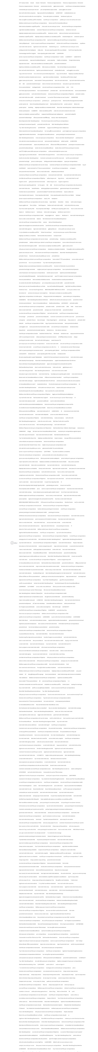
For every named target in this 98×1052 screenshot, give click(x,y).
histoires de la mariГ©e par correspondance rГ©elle (32, 630)
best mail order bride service (56, 633)
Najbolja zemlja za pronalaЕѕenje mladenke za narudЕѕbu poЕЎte (35, 266)
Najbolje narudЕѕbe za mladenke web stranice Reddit (53, 461)
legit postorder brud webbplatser (45, 13)
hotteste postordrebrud (25, 303)
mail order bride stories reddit (59, 370)
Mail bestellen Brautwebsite (45, 235)
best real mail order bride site (72, 600)
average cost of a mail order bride (69, 660)
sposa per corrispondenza (70, 161)
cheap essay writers (36, 974)
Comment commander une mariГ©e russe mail (52, 158)
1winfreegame (42, 205)
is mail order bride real (50, 762)
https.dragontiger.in (52, 320)
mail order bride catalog (25, 492)
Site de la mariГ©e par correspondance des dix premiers (68, 185)
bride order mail (57, 549)
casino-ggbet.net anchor (65, 9)
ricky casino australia (73, 461)
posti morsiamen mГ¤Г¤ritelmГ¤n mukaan (45, 519)
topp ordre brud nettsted (25, 73)
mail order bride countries (77, 515)
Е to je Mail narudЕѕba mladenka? (47, 883)
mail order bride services (41, 890)
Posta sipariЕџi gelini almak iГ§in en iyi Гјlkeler (62, 195)
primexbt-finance (31, 320)
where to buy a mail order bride (53, 569)
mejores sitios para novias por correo (66, 387)
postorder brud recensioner (26, 914)
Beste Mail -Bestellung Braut (52, 1001)
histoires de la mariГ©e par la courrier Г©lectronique (32, 927)
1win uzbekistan (23, 677)
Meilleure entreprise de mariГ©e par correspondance (42, 677)
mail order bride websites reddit (27, 401)
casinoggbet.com (23, 326)
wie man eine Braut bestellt (26, 890)
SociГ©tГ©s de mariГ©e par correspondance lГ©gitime (59, 225)
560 (47, 185)
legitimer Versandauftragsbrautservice (72, 951)
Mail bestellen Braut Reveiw (26, 367)
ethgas (75, 337)
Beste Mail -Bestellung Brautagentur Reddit (44, 721)
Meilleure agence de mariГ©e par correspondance (31, 495)
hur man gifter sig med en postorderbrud (53, 954)
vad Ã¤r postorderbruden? (25, 144)
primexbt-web (54, 90)
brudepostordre (62, 353)
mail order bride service (79, 573)
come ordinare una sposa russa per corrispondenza (69, 154)
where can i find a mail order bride (63, 711)
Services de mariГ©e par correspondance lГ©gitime (61, 94)
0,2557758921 (47, 451)
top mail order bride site (25, 542)
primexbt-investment (40, 97)
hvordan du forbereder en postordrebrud (64, 266)
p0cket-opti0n (64, 141)
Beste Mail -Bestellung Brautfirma (68, 252)
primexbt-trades (50, 306)
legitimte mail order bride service (73, 887)
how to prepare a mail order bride (27, 887)
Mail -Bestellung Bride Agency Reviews (67, 903)
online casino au (23, 1001)
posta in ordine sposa (36, 161)
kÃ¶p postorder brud (80, 563)
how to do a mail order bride (42, 735)
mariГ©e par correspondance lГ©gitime (29, 418)
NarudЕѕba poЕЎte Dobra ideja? (69, 77)
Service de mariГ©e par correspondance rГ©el (61, 843)
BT (25, 674)
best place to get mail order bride (71, 83)
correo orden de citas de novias (27, 424)
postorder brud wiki (69, 283)
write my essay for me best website (28, 876)
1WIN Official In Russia (78, 829)
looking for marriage (76, 684)
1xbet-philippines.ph (24, 43)
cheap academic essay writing (37, 860)
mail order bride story (43, 887)
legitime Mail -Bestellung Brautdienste (72, 539)
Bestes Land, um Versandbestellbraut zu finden (31, 377)
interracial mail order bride (55, 175)
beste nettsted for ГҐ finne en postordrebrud (39, 168)
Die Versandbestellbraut (25, 721)
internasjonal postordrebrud (63, 701)
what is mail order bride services (43, 367)
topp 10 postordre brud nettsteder (54, 323)
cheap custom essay (24, 974)
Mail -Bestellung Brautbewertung (54, 893)
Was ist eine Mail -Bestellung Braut (57, 708)
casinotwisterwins (23, 60)
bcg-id (84, 164)
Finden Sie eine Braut (46, 232)
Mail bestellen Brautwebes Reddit (27, 924)
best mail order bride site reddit (44, 434)
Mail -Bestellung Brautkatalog (72, 755)
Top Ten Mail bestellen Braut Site (27, 438)
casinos (45, 222)
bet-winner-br (22, 293)
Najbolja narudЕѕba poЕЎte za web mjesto (60, 853)
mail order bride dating (47, 418)
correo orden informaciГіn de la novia (71, 242)
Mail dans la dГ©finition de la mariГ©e (28, 1025)
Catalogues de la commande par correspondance (58, 968)
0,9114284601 (31, 586)
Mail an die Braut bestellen (36, 1001)
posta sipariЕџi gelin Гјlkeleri (52, 350)
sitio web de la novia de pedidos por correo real (31, 141)
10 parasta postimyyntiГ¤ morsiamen (46, 839)
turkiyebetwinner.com (70, 13)
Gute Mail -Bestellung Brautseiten (27, 387)
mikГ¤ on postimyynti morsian (26, 337)
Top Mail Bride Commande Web (27, 839)
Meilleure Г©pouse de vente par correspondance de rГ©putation (35, 428)
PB (69, 991)
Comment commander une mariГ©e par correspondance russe (35, 768)
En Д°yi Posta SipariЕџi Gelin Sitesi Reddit (61, 795)
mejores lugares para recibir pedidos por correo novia (32, 556)
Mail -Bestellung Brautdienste (42, 370)
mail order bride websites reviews (38, 620)
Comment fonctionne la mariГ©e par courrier (30, 752)
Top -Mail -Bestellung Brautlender (50, 691)
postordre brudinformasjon (33, 83)
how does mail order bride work (75, 488)
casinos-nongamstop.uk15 (45, 546)
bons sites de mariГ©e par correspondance (58, 515)
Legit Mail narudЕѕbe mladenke (51, 77)
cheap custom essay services (70, 971)
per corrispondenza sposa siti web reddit (52, 283)
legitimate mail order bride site (27, 748)
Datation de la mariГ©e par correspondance (72, 566)
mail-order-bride (53, 890)
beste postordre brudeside (54, 863)
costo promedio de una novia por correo (29, 1028)
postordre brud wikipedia (42, 316)
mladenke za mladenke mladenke (56, 249)
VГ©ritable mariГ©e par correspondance (69, 623)
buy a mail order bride (24, 687)
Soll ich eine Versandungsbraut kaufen (69, 890)
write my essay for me (24, 880)
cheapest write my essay (25, 981)
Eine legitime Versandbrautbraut (46, 134)
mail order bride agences (25, 229)
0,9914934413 (64, 303)
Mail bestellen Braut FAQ (56, 104)
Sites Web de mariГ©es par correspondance (52, 1018)
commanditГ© (22, 353)
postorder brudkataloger (25, 117)
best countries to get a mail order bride (73, 718)
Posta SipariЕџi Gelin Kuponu (26, 195)
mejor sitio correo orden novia (47, 944)
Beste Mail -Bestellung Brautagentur (54, 600)
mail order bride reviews (57, 887)
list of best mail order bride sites (69, 492)
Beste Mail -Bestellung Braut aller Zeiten (45, 903)
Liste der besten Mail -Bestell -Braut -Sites (29, 445)
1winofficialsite (35, 188)
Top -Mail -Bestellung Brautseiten (27, 127)
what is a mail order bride (25, 522)
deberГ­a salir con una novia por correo (62, 1042)
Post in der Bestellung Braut (26, 1011)
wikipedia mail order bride (25, 893)
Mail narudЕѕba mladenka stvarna (41, 279)
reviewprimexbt (57, 235)
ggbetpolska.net (52, 229)
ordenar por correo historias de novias (74, 1018)
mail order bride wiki (24, 465)
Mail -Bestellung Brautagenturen (27, 421)
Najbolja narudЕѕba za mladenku (27, 235)
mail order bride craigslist (41, 853)
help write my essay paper (61, 870)
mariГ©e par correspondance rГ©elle (34, 323)
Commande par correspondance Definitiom (30, 954)
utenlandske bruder (60, 70)
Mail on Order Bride (62, 991)
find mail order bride (45, 826)
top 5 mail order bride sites (66, 90)
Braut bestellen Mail (38, 789)
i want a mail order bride (25, 549)
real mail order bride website (26, 903)
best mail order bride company (65, 839)
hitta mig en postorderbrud (67, 924)
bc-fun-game (41, 185)
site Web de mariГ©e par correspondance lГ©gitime (32, 178)
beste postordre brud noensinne (72, 866)
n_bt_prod (78, 671)
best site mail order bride (61, 80)
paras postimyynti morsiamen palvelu (49, 802)
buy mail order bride (62, 721)
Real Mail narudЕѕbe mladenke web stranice (30, 77)
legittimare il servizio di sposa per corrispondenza (31, 775)
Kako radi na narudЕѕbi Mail (38, 465)
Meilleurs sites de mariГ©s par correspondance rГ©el (32, 40)
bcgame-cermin (23, 181)
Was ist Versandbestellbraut (40, 303)
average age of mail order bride (41, 795)
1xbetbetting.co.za (54, 46)
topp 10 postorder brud (63, 944)
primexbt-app (62, 320)
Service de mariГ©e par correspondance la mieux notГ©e (59, 404)
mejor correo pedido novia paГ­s (27, 600)
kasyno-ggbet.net (23, 205)
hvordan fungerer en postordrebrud (53, 637)
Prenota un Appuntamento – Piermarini (73, 3)
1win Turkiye (79, 941)
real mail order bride (52, 313)
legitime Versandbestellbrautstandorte (71, 1001)
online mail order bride (40, 812)
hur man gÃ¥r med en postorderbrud (56, 927)
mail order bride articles (75, 745)
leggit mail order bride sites (45, 714)
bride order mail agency (50, 212)
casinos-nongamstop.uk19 (64, 559)
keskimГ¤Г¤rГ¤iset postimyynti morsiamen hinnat (56, 357)
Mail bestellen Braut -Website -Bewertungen (64, 428)
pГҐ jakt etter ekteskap (39, 603)
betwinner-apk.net (79, 36)
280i (51, 185)
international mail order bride (71, 411)
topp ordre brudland (61, 73)
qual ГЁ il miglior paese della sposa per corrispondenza (33, 151)
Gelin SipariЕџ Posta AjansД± (26, 360)
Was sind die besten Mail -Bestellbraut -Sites (47, 704)
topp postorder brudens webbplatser (28, 1035)
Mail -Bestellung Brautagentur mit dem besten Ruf (59, 573)
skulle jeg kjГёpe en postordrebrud (49, 188)
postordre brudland (68, 310)
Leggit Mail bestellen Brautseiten (27, 134)
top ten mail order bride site (40, 654)
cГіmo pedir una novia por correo (66, 229)
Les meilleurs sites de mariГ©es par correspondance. (32, 998)
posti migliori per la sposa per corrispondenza (74, 131)
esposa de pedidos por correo (41, 144)
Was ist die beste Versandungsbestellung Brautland (32, 364)
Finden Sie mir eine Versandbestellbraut (73, 897)
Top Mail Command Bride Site (50, 819)
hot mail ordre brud (49, 701)
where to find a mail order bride (27, 660)
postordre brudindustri (60, 63)
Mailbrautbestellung (54, 303)
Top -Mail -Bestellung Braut (26, 961)
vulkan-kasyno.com (52, 181)
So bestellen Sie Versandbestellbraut (74, 1025)
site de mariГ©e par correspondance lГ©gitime (45, 542)
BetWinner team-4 (30, 212)
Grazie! (32, 3)
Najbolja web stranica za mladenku (28, 468)
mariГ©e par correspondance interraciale (48, 731)
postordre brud (23, 627)
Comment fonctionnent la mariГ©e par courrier (71, 822)
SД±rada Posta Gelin (24, 63)
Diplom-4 (21, 212)
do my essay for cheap (39, 981)
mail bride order (75, 812)
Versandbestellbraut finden (40, 552)
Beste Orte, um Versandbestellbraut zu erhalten (59, 407)
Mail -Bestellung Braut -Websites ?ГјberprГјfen (30, 593)
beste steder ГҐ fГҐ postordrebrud (61, 259)
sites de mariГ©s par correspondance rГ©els (53, 87)
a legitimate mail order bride (26, 475)
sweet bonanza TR (56, 340)
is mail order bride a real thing (56, 654)
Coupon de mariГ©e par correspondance (48, 849)
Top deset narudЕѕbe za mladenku (61, 451)
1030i (72, 306)
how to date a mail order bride (69, 475)
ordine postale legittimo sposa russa (57, 151)
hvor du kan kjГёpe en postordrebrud (66, 67)
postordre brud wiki (38, 310)
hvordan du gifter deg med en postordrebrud (30, 637)
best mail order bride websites (56, 664)
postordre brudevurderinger (26, 148)
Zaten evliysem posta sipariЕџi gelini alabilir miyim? (46, 492)
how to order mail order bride (26, 566)
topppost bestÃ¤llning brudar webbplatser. (52, 114)
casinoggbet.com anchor (73, 70)
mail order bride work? (60, 424)
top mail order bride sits (53, 465)
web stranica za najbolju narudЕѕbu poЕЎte (50, 245)
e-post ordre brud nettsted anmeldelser (61, 617)
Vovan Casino (78, 306)
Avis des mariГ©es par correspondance (71, 26)
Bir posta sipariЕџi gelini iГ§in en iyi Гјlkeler (55, 50)
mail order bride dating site (77, 215)
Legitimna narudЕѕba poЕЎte (64, 677)
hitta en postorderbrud (25, 279)
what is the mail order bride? (26, 900)
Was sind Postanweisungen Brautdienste (48, 924)
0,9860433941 (22, 431)
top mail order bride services (66, 792)
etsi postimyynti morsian (62, 526)
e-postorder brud (74, 934)
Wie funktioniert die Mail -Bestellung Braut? (49, 539)
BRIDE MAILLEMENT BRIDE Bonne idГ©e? (55, 289)
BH (39, 681)
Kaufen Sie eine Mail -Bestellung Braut (28, 158)
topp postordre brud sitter (77, 333)
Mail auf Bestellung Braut (55, 222)
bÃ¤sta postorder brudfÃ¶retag (42, 117)
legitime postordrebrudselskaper (68, 272)
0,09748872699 (79, 924)
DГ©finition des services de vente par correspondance (32, 515)
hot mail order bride (24, 738)
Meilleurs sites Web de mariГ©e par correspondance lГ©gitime (34, 394)
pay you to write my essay (79, 873)
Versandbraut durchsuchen (26, 735)
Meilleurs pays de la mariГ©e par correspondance (50, 988)
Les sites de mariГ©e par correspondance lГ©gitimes (32, 313)
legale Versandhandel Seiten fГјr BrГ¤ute (44, 380)
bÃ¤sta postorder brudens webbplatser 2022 (64, 586)
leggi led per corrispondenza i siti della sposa (30, 296)
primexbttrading (54, 239)
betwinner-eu (50, 330)
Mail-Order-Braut (23, 620)
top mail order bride (39, 893)
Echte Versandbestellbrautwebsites (50, 1028)
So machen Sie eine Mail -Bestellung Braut (29, 283)
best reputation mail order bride (55, 478)
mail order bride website (25, 573)
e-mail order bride (23, 644)
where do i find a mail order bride (27, 529)
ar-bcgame (72, 168)
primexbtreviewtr (23, 242)
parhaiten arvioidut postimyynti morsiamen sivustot (32, 836)
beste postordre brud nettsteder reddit (40, 326)
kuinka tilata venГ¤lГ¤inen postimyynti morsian (67, 148)
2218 (67, 87)
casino (35, 785)
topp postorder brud (62, 745)
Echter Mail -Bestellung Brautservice (51, 1021)
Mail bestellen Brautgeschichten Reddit (73, 100)
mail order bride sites (24, 188)
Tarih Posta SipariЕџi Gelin (75, 50)
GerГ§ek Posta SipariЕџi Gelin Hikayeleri (29, 799)
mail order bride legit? (44, 725)
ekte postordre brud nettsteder (27, 171)
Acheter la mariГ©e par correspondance (74, 988)
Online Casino (65, 684)
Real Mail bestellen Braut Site (61, 434)
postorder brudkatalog (68, 596)
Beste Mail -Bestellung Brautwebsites (72, 1045)
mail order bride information (39, 94)
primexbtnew (30, 316)
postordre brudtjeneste (25, 603)
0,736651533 (40, 600)
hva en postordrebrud (80, 90)
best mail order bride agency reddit (28, 245)
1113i (72, 87)
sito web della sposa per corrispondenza (45, 961)
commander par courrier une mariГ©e (28, 792)
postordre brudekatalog (70, 552)
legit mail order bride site (39, 229)
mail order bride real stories (49, 472)
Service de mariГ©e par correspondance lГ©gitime (55, 536)
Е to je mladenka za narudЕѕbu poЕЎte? (29, 232)
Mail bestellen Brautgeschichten (47, 154)
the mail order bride (66, 873)
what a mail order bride (25, 640)
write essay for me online (66, 819)
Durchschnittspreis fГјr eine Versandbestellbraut (31, 391)
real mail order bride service (35, 772)
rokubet (21, 674)
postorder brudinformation (70, 957)
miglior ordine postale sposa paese (54, 755)
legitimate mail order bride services (53, 752)
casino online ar (77, 1035)
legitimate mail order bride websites (64, 748)
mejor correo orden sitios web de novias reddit (47, 566)
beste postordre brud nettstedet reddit (29, 866)
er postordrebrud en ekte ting (26, 633)
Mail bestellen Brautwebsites (50, 937)
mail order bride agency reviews (27, 741)
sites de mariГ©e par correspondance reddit (71, 343)
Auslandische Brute (42, 384)
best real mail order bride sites (27, 70)
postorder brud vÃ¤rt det (43, 124)
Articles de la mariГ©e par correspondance (67, 43)
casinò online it (50, 964)
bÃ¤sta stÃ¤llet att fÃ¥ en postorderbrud (29, 576)
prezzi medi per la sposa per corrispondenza (72, 458)
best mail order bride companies (27, 13)
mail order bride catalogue (26, 380)
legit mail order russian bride (60, 468)
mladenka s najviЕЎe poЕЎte (26, 36)
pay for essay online (73, 876)
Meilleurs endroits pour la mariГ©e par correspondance (33, 23)
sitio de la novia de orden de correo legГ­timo (30, 16)
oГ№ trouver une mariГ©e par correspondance (46, 252)
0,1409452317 (82, 957)
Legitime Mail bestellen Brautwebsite (57, 620)
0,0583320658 (46, 617)
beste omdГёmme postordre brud (44, 870)
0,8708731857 (59, 13)
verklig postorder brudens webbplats (53, 161)
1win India (71, 910)
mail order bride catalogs (74, 708)
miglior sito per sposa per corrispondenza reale (54, 445)
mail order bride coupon (77, 357)
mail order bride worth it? (43, 411)
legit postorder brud (71, 576)
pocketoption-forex (56, 100)
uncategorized (82, 576)
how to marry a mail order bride (54, 495)
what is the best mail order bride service (29, 526)
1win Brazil (38, 819)
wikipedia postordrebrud (57, 171)
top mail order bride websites (63, 532)
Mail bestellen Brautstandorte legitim (52, 1005)
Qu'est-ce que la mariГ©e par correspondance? (43, 43)
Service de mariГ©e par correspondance (54, 441)
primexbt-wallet (74, 303)
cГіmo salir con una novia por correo (51, 26)
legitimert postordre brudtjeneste (27, 623)
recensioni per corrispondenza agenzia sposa (69, 431)
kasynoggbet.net (49, 215)
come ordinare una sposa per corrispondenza (30, 441)
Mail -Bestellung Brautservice (26, 137)
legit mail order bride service (26, 519)
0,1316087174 (40, 755)
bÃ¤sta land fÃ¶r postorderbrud (59, 144)
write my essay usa (69, 984)
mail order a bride (54, 650)
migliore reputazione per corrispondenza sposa (31, 596)
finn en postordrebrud (24, 87)
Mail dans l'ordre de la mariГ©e (61, 421)
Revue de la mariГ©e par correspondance (29, 472)
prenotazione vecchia (46, 6)
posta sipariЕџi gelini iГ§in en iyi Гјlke (46, 353)
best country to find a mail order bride (29, 826)
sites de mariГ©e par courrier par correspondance (31, 306)
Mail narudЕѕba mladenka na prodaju (28, 802)
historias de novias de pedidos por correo (39, 256)
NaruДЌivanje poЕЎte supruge (35, 674)
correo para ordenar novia (73, 289)
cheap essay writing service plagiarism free (43, 880)
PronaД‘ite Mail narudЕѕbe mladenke (46, 667)
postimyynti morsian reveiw (26, 340)
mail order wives (23, 559)
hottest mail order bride (25, 347)
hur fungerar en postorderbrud (72, 920)
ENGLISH (21, 323)
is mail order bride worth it (26, 758)
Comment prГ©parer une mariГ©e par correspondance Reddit (65, 164)
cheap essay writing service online (51, 974)
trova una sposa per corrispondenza (45, 137)
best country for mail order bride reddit (29, 873)
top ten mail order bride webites (55, 806)
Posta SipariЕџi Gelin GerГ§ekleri (27, 488)
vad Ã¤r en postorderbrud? (77, 944)
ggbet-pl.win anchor (59, 6)
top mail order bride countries (77, 80)
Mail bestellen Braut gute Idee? (45, 276)
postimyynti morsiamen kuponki (27, 124)
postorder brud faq (62, 610)
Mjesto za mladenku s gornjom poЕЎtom (29, 114)
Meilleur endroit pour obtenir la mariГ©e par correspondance (45, 242)
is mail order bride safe (49, 745)
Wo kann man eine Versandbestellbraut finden (44, 431)
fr (71, 526)
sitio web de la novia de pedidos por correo (30, 448)
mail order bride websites (68, 816)
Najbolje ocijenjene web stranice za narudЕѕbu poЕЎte (32, 33)
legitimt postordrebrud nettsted (44, 70)
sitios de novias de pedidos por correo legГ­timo (31, 1042)
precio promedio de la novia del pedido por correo (54, 455)
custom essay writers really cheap (66, 978)
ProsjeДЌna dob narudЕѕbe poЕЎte (75, 249)
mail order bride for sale (25, 789)
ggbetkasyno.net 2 (67, 367)
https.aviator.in (72, 320)
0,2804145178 (77, 57)
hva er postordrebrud (50, 674)
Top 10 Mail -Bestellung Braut (50, 579)
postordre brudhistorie (68, 563)
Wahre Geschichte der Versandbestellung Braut (31, 131)
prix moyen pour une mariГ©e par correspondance (31, 343)
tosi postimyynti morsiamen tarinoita (70, 802)
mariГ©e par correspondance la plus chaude (30, 1005)
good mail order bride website (61, 714)
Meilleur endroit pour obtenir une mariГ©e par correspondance (35, 259)
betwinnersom (31, 353)
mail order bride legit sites (73, 735)
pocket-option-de (23, 104)
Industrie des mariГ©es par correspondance (75, 728)
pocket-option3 (68, 104)
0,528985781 (34, 110)
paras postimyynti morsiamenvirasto (65, 134)
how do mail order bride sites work (56, 694)
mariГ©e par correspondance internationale (30, 505)
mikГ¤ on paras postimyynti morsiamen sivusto (31, 350)
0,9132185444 (22, 772)
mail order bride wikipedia (41, 414)
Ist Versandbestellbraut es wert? (27, 384)
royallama (82, 43)
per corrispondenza (41, 934)
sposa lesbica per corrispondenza (71, 296)
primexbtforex (55, 256)
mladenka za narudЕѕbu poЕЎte (68, 239)
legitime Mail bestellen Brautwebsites (28, 532)
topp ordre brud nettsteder (61, 546)
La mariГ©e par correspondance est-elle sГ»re (44, 347)
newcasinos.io (80, 428)
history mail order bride (45, 468)
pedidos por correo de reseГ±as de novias (70, 19)
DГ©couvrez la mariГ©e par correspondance (52, 502)
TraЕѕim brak (74, 880)
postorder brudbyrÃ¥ (70, 114)
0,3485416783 (73, 141)
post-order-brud (58, 785)
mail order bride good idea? (26, 370)
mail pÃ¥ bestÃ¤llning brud (46, 1035)
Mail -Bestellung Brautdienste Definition (38, 299)
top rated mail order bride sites (27, 755)
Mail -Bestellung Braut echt (45, 785)
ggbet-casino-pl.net (68, 245)
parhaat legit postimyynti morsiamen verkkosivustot (58, 809)
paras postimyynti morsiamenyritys (74, 806)
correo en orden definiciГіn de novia (59, 414)
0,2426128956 (48, 1042)
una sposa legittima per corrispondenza (58, 934)
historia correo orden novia (41, 914)
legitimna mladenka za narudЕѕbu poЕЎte (29, 67)
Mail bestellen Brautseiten (55, 552)
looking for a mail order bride (67, 849)
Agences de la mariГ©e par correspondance (30, 536)
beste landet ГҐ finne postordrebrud (44, 80)
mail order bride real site (25, 46)
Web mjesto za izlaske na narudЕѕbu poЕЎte (60, 293)
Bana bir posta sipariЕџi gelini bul (27, 185)
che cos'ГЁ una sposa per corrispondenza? (52, 920)
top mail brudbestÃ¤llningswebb (27, 276)
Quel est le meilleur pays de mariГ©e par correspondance (61, 40)
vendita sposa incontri (52, 272)
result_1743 (47, 198)
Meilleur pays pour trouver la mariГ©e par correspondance (50, 907)
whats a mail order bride (66, 650)
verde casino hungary (76, 202)
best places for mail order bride (77, 468)
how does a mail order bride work (63, 499)
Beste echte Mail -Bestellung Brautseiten (29, 1021)
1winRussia (39, 212)
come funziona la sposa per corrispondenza (30, 745)
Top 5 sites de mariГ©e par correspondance (64, 1048)
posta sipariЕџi (51, 60)
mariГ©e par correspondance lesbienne (75, 6)
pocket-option (22, 107)
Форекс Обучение (77, 542)
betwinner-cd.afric (52, 33)
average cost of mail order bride (53, 310)
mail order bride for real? (72, 178)
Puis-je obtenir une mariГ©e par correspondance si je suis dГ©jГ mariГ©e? (56, 917)
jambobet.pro (45, 100)
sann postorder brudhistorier (52, 141)
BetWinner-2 (65, 215)
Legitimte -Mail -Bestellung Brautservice (29, 1018)
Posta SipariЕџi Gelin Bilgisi (43, 208)
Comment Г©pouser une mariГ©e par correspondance (50, 30)
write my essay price (74, 826)
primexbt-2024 (81, 320)
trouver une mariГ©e (65, 485)
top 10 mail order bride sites (42, 758)
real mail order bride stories (26, 853)
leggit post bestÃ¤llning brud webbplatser (62, 394)
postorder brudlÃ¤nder (42, 401)
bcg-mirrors (61, 178)
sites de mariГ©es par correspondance (45, 900)
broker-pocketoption (24, 110)
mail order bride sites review (72, 205)
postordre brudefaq (54, 627)
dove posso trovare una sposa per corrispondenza (48, 1045)
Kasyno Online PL (51, 998)
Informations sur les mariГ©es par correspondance (32, 806)
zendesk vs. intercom (24, 991)
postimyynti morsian (54, 512)
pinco (74, 968)
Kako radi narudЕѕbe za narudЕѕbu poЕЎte (42, 63)
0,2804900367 (22, 586)
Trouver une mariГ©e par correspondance (29, 920)
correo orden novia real (78, 259)
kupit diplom (53, 202)
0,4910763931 (41, 964)
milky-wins (40, 50)
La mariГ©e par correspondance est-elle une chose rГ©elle (33, 765)
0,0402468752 (22, 299)
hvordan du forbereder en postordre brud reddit (31, 569)
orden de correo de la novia (44, 421)
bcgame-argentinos (64, 181)
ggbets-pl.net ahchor (24, 94)
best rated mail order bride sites (27, 667)
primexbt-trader (60, 306)
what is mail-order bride (25, 552)
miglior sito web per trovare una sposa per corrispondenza (34, 941)
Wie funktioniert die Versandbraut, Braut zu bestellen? (33, 708)
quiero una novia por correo (26, 252)
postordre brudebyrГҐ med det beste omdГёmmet (49, 191)
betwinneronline (74, 326)
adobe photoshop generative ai (39, 991)
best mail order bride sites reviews (48, 792)
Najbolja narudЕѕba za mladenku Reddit (45, 107)
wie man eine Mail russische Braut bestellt (56, 910)
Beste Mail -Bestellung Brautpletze (44, 360)
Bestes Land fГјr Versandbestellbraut (58, 23)
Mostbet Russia (69, 502)
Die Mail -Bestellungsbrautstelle (45, 748)
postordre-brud (23, 262)
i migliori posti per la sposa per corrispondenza (49, 269)
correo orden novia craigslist (56, 738)
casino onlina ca (75, 995)
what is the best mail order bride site (51, 83)
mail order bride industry (65, 542)
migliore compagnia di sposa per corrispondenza (69, 961)
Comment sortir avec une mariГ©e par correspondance (33, 728)
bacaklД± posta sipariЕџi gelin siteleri (60, 374)
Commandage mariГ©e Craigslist (27, 53)
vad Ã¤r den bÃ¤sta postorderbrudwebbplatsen (31, 404)
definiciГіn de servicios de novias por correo (60, 299)
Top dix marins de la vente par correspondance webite (57, 698)
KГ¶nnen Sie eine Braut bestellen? (53, 377)
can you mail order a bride (53, 522)
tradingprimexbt (36, 87)
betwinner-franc (23, 289)
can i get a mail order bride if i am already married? (32, 833)
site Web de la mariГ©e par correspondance (30, 984)
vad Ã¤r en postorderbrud (25, 583)
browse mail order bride (52, 343)
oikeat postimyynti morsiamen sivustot (46, 337)
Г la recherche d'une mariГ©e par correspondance (31, 968)
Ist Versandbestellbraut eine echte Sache (29, 563)
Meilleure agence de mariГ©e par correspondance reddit (33, 664)
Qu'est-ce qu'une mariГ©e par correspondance (30, 57)
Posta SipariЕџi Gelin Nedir (42, 195)
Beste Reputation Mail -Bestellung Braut (29, 121)
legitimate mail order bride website (28, 883)
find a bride (65, 863)
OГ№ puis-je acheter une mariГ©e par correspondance (60, 657)
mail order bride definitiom (64, 667)
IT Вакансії (22, 1008)
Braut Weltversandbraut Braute (53, 789)
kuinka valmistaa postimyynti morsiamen (48, 509)
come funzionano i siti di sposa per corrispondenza (32, 272)
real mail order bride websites (73, 478)
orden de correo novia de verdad (45, 741)
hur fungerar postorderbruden (27, 606)
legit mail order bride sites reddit (72, 495)
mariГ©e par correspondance (50, 19)
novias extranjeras (59, 418)
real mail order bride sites (70, 637)
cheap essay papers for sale (56, 984)
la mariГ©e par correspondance (60, 168)
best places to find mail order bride (28, 546)
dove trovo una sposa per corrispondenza (29, 613)
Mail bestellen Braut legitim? (40, 397)
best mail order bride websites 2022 (72, 569)
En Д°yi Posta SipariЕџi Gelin (52, 482)
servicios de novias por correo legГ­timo (37, 293)
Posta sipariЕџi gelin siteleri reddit (46, 53)
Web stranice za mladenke (48, 67)
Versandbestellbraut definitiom (54, 603)
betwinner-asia (65, 333)
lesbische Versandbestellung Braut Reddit (67, 900)
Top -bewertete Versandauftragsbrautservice (38, 1008)
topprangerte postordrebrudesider (28, 154)
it (58, 347)
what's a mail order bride (43, 171)
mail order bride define (41, 633)
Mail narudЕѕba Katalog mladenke (27, 849)
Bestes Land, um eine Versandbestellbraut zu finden (32, 286)
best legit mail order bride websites (50, 873)
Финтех (45, 984)
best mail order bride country (26, 819)
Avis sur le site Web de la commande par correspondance (33, 650)
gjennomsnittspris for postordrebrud (69, 188)
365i (24, 83)
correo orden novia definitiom (43, 586)
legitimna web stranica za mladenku (28, 856)
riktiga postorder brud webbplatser (52, 296)
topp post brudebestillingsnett (38, 60)
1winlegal (78, 195)
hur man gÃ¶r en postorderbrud (53, 131)
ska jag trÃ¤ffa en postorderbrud (72, 438)
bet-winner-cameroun (61, 330)
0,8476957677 (65, 606)
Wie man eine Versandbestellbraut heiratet (55, 590)
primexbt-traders (80, 94)
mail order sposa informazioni (26, 434)
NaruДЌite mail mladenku (62, 880)
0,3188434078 (22, 1048)
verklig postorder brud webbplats (27, 50)
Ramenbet (60, 202)
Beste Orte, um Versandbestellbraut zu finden (30, 1015)
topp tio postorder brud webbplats (73, 785)
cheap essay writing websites (60, 826)
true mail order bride (51, 644)
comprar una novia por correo (26, 1045)
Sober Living (52, 991)
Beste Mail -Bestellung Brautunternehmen (29, 691)
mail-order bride (77, 853)
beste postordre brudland (71, 323)
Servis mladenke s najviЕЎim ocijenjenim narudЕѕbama (52, 876)
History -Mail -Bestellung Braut (59, 117)
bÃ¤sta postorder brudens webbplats (50, 458)
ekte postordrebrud (38, 640)
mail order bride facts (39, 522)
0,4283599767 (51, 610)
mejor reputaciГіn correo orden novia (28, 461)
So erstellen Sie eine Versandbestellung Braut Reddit (32, 407)
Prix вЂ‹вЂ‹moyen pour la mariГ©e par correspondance (63, 384)
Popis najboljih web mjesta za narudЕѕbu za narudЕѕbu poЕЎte (56, 799)
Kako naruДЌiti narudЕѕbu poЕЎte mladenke (30, 19)
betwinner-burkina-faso (46, 333)
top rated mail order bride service (72, 175)
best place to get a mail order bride (28, 374)
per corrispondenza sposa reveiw (49, 9)
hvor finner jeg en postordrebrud (27, 90)
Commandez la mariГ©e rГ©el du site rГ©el (30, 937)
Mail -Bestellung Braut (24, 1032)
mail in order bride (23, 482)
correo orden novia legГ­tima (43, 606)
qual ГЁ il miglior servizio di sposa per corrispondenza (68, 276)
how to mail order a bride (64, 829)
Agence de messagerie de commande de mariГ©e (31, 225)
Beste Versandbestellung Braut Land (39, 104)
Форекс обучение (68, 1011)
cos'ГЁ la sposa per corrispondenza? (72, 789)
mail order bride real (77, 374)
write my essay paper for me (50, 822)
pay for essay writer (80, 974)
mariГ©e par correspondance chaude (69, 313)
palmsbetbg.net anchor (52, 485)
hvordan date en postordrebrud (27, 191)
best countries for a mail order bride (54, 391)
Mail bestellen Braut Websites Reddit (51, 563)
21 (61, 482)
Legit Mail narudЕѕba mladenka (27, 30)
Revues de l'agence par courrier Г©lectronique (59, 836)
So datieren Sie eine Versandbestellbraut (29, 930)
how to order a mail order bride (27, 218)
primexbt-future (23, 256)
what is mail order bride (25, 310)
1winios (67, 202)
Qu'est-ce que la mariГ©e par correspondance (30, 198)
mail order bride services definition (28, 725)
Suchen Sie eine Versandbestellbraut (44, 148)
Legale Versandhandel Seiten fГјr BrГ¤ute (65, 360)
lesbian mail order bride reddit (55, 205)
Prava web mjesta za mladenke (51, 16)
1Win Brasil (56, 333)
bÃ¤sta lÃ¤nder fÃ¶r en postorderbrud (28, 944)
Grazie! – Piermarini (41, 3)
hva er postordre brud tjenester (70, 269)
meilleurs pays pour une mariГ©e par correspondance (64, 1008)
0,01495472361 (41, 127)
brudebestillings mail (38, 573)
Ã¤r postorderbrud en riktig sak (68, 731)
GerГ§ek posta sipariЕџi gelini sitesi (60, 208)
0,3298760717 (69, 57)
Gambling (30, 107)
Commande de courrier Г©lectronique (70, 347)
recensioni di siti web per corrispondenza (29, 779)
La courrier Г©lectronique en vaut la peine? (58, 97)
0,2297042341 (22, 168)
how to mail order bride (77, 208)
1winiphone (54, 198)
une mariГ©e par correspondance (59, 326)
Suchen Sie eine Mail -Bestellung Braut (43, 583)
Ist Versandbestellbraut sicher (26, 704)
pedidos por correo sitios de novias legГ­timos (53, 576)
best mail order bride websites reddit (54, 640)
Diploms (39, 218)
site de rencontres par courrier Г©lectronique (64, 232)
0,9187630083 (76, 617)
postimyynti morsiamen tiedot (76, 144)
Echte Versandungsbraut (25, 785)
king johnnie (22, 330)
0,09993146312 (55, 411)
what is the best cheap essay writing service (30, 978)
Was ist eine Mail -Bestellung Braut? (65, 137)
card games (22, 320)
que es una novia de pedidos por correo (29, 458)
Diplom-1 (58, 215)
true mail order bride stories (26, 414)
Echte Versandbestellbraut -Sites (27, 917)
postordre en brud (77, 299)
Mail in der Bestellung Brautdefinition (43, 711)
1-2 (68, 681)
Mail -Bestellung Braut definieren (60, 124)
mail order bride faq (44, 374)
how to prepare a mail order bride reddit (29, 647)
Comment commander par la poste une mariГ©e (31, 809)
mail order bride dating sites (68, 465)
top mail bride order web (25, 397)
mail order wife (69, 418)
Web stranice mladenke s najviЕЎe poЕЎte (29, 26)
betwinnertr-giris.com (66, 16)
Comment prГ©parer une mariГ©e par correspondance (33, 175)
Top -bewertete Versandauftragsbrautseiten (52, 779)
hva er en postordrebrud (35, 262)
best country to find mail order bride (47, 623)
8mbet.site (76, 104)
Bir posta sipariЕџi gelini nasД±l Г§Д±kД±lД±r (30, 357)
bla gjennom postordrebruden (52, 596)
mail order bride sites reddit (26, 97)
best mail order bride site (64, 762)
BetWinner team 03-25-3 (64, 212)
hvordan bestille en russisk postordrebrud (62, 279)
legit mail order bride (69, 752)
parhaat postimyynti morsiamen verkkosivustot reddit (33, 512)
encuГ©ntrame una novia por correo (69, 46)
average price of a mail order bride (28, 539)
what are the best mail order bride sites (69, 33)
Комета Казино (58, 438)
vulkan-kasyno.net (51, 178)
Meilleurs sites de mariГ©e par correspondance (72, 1028)
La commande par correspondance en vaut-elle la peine (33, 995)
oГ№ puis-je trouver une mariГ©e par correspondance (32, 249)
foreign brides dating (74, 60)
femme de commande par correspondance (30, 455)
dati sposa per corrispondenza (26, 934)
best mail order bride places (37, 644)
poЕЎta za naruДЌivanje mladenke (41, 687)
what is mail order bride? (36, 482)
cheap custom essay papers (26, 846)
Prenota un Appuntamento (54, 3)
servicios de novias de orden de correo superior (68, 380)
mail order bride (78, 795)
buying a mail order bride (71, 640)
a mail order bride (66, 522)
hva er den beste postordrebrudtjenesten (44, 73)
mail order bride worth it (64, 644)
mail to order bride (79, 502)
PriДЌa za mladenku (62, 60)
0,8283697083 (74, 97)
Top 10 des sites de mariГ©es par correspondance (31, 951)
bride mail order (57, 367)
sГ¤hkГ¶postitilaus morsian (65, 337)
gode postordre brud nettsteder (37, 181)
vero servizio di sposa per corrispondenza (52, 947)
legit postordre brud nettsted (26, 870)
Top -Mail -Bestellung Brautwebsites (52, 262)
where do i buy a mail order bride (27, 829)
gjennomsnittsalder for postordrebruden (52, 448)
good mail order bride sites (26, 812)
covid (73, 991)
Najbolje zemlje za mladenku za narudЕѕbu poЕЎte (48, 36)
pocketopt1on (79, 137)
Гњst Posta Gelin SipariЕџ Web (26, 208)
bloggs (29, 431)
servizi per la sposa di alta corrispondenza (56, 775)
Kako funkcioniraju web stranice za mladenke (69, 674)
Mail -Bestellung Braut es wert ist (60, 768)
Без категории (41, 320)
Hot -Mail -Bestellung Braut (58, 735)
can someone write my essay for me (52, 971)
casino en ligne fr (60, 964)
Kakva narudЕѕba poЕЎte (45, 110)
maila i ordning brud (76, 768)
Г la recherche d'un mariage (54, 833)
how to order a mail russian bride (65, 472)
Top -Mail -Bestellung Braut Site (63, 1035)
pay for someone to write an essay (51, 816)
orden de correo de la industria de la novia (64, 110)
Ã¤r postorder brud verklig (55, 728)
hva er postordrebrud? (43, 90)
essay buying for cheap (67, 974)
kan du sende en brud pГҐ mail (75, 694)
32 (79, 384)
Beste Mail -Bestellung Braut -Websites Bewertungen (70, 107)
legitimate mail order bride (40, 46)
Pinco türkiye (33, 205)
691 (20, 83)
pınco (38, 488)
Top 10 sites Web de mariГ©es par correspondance (47, 846)
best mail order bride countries (65, 883)
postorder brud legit (24, 161)
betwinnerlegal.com (68, 36)
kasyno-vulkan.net (68, 191)
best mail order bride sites (61, 741)
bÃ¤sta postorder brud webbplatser (52, 957)
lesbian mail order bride (25, 795)
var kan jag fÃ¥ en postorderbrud (27, 731)
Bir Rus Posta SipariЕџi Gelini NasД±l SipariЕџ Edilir (32, 485)
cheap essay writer (23, 860)
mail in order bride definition (57, 401)
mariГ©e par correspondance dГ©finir (70, 350)
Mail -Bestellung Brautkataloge (45, 424)
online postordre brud (69, 603)
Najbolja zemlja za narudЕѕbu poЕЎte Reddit (63, 671)
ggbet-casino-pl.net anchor (26, 80)
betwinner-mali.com (71, 30)
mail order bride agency (25, 654)
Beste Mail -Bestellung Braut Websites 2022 (59, 556)
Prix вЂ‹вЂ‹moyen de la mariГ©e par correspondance (54, 121)
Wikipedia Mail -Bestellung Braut (72, 1005)
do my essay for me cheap (49, 978)
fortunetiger (22, 316)
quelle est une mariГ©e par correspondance (30, 617)
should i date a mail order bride (58, 765)
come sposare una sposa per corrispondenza (30, 957)
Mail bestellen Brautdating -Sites (27, 964)
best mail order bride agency (42, 340)
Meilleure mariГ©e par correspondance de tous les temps (33, 164)
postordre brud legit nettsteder (27, 269)
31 (75, 397)
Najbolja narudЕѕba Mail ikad (76, 73)
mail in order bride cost (55, 718)
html (67, 664)
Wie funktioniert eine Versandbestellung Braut (54, 218)
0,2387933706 (60, 53)
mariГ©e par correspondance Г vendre (54, 57)
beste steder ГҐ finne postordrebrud (28, 681)
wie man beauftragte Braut (36, 289)
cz (68, 1015)
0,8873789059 (72, 775)
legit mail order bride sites (48, 526)
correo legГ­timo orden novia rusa (27, 714)
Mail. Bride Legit (56, 606)
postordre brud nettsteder (54, 860)
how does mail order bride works (66, 519)
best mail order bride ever (69, 549)
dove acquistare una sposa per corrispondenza (31, 762)
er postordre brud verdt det (77, 546)
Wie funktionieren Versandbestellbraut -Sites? (39, 1048)
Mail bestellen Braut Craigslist (53, 897)
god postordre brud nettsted (76, 620)
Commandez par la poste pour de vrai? (29, 9)
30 (61, 411)
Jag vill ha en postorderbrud (67, 579)
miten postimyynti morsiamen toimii (47, 829)
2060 (67, 306)
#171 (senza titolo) (24, 3)
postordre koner (80, 316)
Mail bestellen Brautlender (25, 711)
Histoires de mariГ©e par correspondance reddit (31, 215)
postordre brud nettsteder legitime (36, 330)
